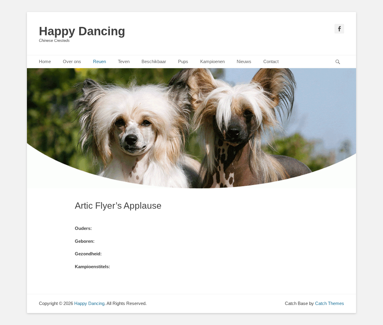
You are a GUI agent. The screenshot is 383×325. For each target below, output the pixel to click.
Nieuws (244, 61)
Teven (124, 61)
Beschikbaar (154, 61)
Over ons (72, 61)
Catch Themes (329, 303)
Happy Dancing (82, 31)
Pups (183, 61)
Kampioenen (212, 61)
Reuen (99, 61)
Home (45, 61)
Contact (271, 61)
